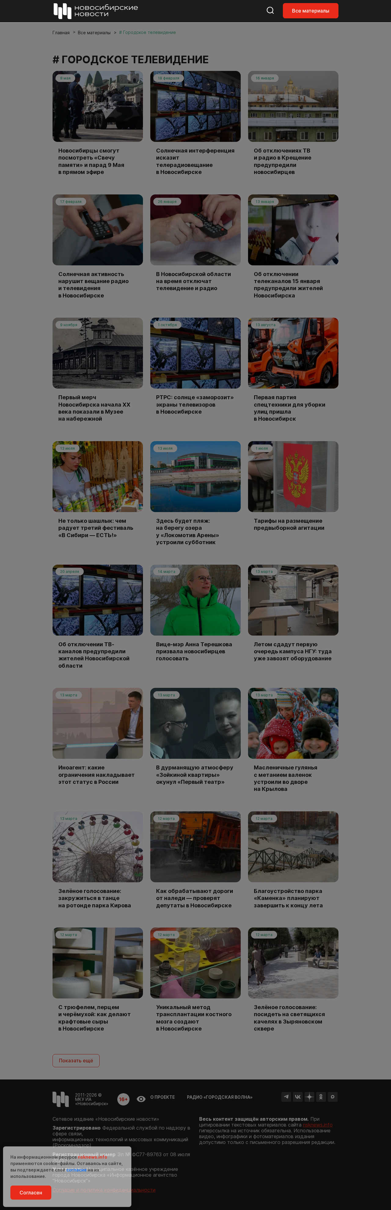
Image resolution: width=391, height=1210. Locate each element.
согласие (76, 1169)
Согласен (31, 1193)
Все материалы (310, 11)
